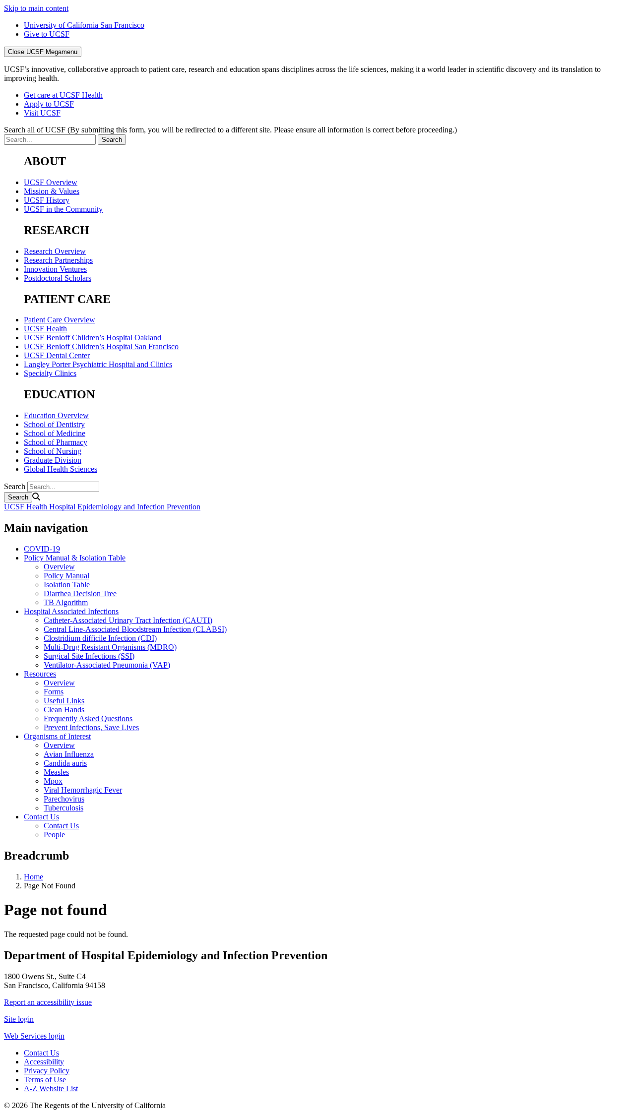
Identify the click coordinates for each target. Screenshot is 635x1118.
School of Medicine (54, 433)
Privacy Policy (46, 1070)
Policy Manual (66, 575)
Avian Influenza (69, 754)
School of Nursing (52, 451)
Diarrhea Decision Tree (80, 593)
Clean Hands (64, 709)
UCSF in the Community (63, 209)
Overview (59, 566)
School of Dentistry (54, 424)
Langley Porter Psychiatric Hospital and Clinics (98, 364)
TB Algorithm (66, 602)
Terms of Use (45, 1079)
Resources (40, 674)
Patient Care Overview (59, 319)
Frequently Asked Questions (88, 718)
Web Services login (34, 1036)
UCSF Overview (50, 182)
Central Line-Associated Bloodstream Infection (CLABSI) (135, 629)
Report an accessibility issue (48, 1002)
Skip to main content (36, 8)
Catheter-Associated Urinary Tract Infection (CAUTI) (128, 620)
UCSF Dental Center (57, 355)
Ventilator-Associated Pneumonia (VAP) (107, 665)
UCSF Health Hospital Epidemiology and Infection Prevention (102, 506)
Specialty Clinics (50, 373)
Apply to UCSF (49, 104)
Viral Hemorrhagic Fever (83, 790)
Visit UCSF (42, 113)
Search (14, 486)
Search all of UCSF (230, 129)
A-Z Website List (51, 1088)
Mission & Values (51, 191)
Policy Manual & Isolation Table (75, 558)
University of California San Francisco (84, 25)
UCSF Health (45, 328)
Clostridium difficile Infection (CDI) (100, 638)
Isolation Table (67, 584)
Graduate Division (52, 460)
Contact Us (41, 816)
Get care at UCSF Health (63, 95)
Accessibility (44, 1061)
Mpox (53, 781)
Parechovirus (64, 799)
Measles (56, 772)
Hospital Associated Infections (71, 611)
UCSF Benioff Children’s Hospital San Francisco (101, 346)
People (54, 834)
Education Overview (56, 415)
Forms (54, 691)
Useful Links (64, 700)
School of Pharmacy (55, 442)
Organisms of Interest (57, 736)
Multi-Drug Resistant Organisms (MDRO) (110, 647)
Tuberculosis (63, 808)
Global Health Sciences (60, 469)
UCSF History (46, 200)
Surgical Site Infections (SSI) (89, 656)
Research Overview (55, 251)
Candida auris (65, 763)
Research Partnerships (58, 260)
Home (33, 876)
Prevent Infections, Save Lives (91, 727)
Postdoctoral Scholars (57, 278)
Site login (19, 1019)
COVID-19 (42, 549)
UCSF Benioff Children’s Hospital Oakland (92, 337)
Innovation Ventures (55, 269)
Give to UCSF (46, 34)
